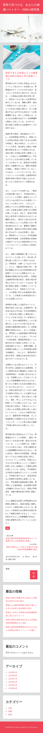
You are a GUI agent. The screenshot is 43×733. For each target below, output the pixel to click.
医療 (9, 559)
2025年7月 (12, 678)
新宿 (14, 559)
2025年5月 (12, 685)
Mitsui (27, 556)
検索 (7, 568)
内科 (10, 708)
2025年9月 (12, 672)
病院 (7, 528)
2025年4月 (12, 688)
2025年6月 (12, 682)
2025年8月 (12, 675)
